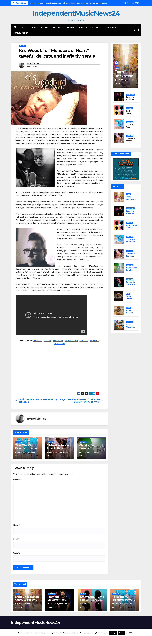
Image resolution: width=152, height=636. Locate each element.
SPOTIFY (47, 341)
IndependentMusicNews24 (76, 13)
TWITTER (84, 341)
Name (16, 525)
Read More (130, 633)
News (33, 27)
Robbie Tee (34, 63)
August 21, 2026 (124, 80)
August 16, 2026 (122, 604)
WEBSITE (37, 341)
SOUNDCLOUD (71, 341)
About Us (112, 27)
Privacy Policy (21, 33)
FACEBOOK (58, 341)
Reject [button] (121, 633)
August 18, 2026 (89, 604)
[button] (135, 30)
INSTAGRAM (59, 344)
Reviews (83, 27)
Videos (70, 27)
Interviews (97, 27)
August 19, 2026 (57, 604)
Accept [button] (113, 633)
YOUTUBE (94, 341)
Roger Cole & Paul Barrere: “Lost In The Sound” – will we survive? (80, 400)
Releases (57, 27)
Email (16, 539)
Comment (18, 479)
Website (16, 553)
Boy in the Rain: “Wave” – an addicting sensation (38, 400)
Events (44, 27)
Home (23, 27)
